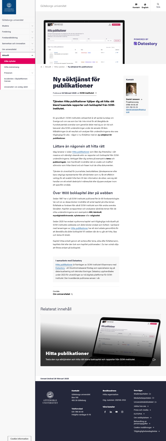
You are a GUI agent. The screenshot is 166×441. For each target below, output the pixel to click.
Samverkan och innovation (13, 43)
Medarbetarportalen (144, 397)
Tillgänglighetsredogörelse (146, 431)
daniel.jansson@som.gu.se (136, 110)
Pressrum (8, 72)
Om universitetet (9, 49)
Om (62, 294)
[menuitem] (136, 6)
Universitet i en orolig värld (16, 86)
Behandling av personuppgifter (141, 422)
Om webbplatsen (141, 417)
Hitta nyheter (10, 61)
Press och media (141, 409)
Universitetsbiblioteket (145, 401)
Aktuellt (5, 55)
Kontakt (136, 7)
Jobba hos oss (140, 406)
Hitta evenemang (11, 66)
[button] (158, 5)
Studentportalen (142, 393)
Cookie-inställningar (143, 427)
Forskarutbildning (10, 37)
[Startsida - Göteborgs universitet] (17, 8)
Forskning (6, 31)
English (145, 7)
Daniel (133, 99)
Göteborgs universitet (12, 19)
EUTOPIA (138, 413)
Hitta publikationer (80, 151)
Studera (5, 25)
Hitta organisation (110, 394)
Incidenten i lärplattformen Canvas (15, 79)
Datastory (60, 267)
